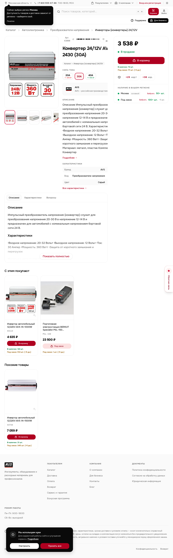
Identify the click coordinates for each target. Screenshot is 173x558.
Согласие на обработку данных (148, 475)
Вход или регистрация (150, 3)
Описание (14, 197)
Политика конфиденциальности (149, 469)
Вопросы (51, 197)
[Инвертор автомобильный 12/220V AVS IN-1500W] (21, 392)
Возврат (51, 487)
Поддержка (140, 20)
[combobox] (98, 11)
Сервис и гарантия (57, 492)
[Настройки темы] (167, 3)
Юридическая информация (146, 481)
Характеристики (33, 197)
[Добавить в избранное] (33, 280)
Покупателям (101, 3)
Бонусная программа (58, 498)
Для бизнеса (160, 20)
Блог (92, 487)
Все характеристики (73, 188)
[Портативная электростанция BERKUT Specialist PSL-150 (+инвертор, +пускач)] (57, 298)
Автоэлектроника (33, 30)
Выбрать (151, 93)
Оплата (51, 481)
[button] (86, 39)
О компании (124, 3)
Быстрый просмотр (23, 316)
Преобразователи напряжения (69, 30)
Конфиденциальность (146, 549)
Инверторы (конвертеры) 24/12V (116, 30)
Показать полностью (56, 256)
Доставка (52, 475)
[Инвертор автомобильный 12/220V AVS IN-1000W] (21, 298)
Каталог (11, 30)
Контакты (94, 481)
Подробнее (69, 157)
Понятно (11, 21)
